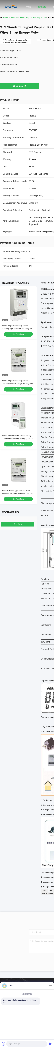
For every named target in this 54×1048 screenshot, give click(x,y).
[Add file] (3, 1044)
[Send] (50, 1044)
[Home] (10, 7)
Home (28, 6)
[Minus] (50, 985)
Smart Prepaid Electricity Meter (33, 18)
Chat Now (18, 86)
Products (41, 6)
